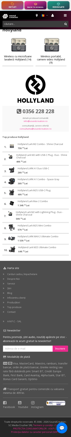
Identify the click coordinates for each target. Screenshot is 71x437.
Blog (9, 293)
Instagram (37, 407)
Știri (9, 288)
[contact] (37, 15)
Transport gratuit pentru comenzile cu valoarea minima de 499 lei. (33, 391)
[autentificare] (53, 15)
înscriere (60, 348)
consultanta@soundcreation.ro (36, 128)
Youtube (23, 407)
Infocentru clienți (16, 297)
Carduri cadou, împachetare (22, 274)
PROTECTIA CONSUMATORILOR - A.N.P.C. (35, 428)
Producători (13, 302)
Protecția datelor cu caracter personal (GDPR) (35, 432)
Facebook (9, 407)
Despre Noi (13, 278)
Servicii (11, 283)
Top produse (14, 307)
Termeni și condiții (43, 425)
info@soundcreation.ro (36, 121)
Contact (11, 311)
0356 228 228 (38, 111)
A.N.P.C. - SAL (14, 321)
